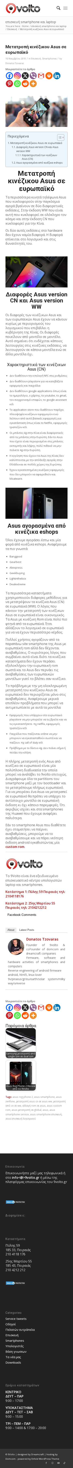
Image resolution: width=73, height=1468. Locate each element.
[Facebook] (9, 75)
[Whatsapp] (17, 83)
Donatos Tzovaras (14, 63)
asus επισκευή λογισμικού (20, 1118)
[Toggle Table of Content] (58, 137)
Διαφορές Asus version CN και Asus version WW (37, 149)
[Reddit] (25, 83)
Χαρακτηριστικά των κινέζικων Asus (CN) (39, 157)
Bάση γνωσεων (16, 1351)
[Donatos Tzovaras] (16, 954)
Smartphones (49, 58)
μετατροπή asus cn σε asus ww (34, 1101)
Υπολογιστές (14, 1346)
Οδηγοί (10, 1324)
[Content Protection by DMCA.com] (15, 1203)
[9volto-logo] (30, 8)
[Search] (56, 8)
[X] (25, 75)
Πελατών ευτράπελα (20, 1330)
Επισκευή (36, 58)
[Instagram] (17, 75)
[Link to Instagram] (52, 1463)
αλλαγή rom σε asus (34, 1105)
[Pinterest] (9, 83)
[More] (33, 83)
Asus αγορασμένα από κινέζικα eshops (39, 162)
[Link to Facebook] (46, 1463)
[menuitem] (56, 8)
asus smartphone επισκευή (46, 1114)
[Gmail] (41, 75)
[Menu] (65, 8)
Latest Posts (26, 929)
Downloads (13, 1362)
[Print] (49, 75)
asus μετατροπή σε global (26, 1109)
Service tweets (16, 1319)
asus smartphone (44, 1096)
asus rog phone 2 (23, 1096)
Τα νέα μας (13, 1357)
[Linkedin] (56, 75)
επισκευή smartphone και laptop (30, 22)
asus (45, 1109)
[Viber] (33, 75)
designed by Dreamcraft (30, 1454)
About (11, 929)
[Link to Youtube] (58, 1463)
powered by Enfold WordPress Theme (38, 1458)
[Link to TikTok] (64, 1463)
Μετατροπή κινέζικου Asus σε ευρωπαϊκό (36, 143)
